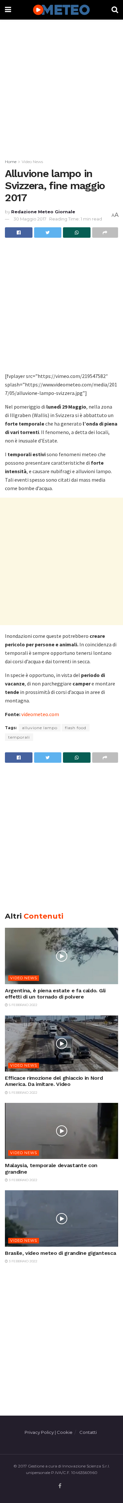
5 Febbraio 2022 (22, 1005)
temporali (19, 737)
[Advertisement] (61, 87)
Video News (32, 161)
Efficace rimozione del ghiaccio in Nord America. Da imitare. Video (54, 1081)
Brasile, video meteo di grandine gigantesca (60, 1253)
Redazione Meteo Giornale (43, 211)
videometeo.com (40, 714)
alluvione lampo (39, 727)
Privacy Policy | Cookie (48, 1432)
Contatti (88, 1432)
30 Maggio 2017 (29, 218)
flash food (75, 727)
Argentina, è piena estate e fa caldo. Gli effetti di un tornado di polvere (55, 993)
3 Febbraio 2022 (22, 1180)
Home (10, 161)
